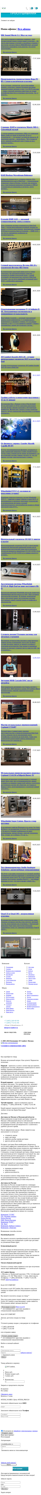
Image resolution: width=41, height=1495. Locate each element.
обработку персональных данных (26, 1431)
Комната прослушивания (13, 971)
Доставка (29, 993)
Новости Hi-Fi (10, 999)
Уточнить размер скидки (9, 1336)
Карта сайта (30, 1008)
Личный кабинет (32, 1004)
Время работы (10, 984)
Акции (30, 980)
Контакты (9, 982)
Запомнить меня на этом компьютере (14, 1450)
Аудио (30, 969)
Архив (29, 1001)
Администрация (31, 1003)
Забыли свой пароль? (8, 1462)
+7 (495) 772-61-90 (11, 1023)
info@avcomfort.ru (11, 1028)
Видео (30, 973)
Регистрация (17, 1468)
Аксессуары (32, 978)
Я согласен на (20, 1431)
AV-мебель (31, 974)
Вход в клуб (20, 1307)
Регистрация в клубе (8, 1307)
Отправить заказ (7, 1433)
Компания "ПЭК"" (7, 1222)
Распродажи (32, 982)
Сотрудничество (11, 980)
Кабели (30, 971)
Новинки (8, 995)
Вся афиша (24, 29)
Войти (3, 1357)
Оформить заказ (6, 1394)
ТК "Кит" (4, 1224)
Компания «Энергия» (8, 1228)
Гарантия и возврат (32, 999)
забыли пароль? (26, 1353)
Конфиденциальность (33, 1006)
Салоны (8, 969)
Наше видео (9, 1012)
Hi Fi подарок (10, 997)
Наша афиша (10, 1008)
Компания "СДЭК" (8, 1214)
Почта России (6, 1218)
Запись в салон (10, 973)
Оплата (29, 991)
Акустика (31, 967)
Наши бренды (10, 1010)
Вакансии (9, 978)
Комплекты (31, 976)
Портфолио (9, 974)
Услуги (29, 997)
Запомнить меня (9, 1355)
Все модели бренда (10, 52)
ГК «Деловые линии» (8, 1216)
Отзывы (8, 976)
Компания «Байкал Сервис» (11, 1226)
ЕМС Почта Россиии (8, 1220)
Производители (33, 984)
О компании (9, 967)
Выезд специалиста (32, 995)
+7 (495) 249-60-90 (11, 1021)
